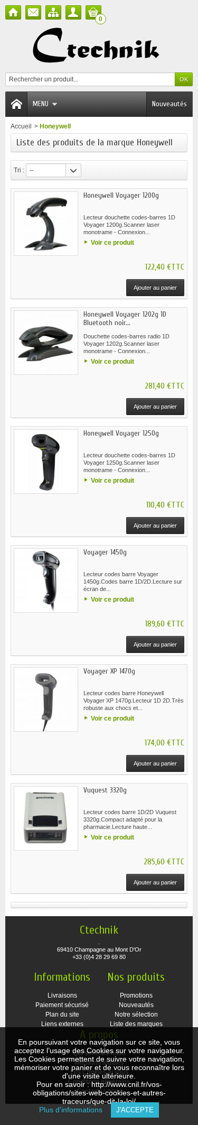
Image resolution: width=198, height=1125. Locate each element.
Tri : (19, 170)
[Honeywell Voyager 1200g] (46, 223)
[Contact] (33, 12)
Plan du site (62, 1014)
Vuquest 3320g (105, 790)
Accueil (21, 126)
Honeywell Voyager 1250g (121, 433)
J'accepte (135, 1110)
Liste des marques (136, 1024)
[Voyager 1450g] (46, 580)
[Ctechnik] (99, 45)
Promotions (136, 995)
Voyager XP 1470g (109, 671)
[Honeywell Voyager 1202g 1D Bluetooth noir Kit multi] (46, 342)
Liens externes (62, 1024)
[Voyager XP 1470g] (46, 699)
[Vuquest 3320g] (46, 818)
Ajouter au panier (155, 287)
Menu (41, 103)
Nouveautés (169, 103)
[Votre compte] (73, 12)
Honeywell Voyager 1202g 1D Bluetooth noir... (124, 318)
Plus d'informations (75, 1109)
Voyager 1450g (105, 552)
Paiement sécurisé (62, 1005)
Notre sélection (136, 1014)
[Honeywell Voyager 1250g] (46, 461)
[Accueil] (13, 12)
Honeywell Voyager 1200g (121, 195)
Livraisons (62, 995)
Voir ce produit (112, 242)
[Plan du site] (53, 12)
